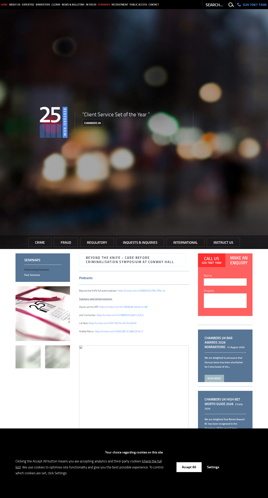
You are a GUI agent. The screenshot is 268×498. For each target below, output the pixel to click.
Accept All (189, 467)
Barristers (43, 4)
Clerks (56, 4)
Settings (213, 467)
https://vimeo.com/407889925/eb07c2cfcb (119, 315)
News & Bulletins (73, 4)
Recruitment (120, 4)
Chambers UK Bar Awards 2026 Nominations (218, 342)
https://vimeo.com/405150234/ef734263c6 (112, 323)
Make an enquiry (239, 260)
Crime (40, 242)
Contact (154, 4)
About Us (14, 4)
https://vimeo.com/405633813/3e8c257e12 (119, 331)
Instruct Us (223, 242)
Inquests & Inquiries (140, 242)
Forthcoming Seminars (36, 269)
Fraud (66, 242)
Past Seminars (32, 275)
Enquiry (209, 290)
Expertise (28, 4)
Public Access (138, 4)
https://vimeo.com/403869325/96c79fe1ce (141, 290)
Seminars (104, 4)
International (185, 242)
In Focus (91, 4)
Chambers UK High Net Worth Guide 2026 (222, 401)
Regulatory (97, 242)
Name (208, 275)
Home (4, 4)
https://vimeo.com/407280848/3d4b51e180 (123, 307)
